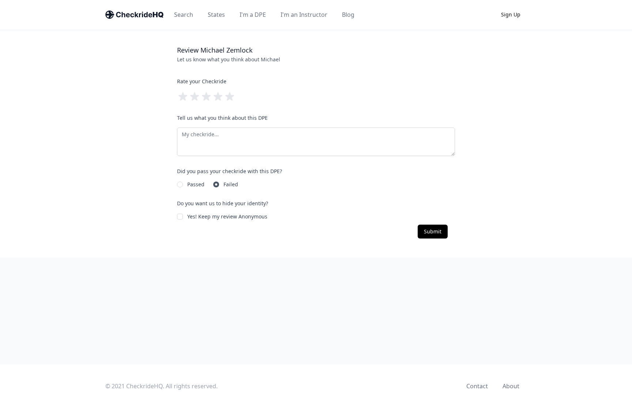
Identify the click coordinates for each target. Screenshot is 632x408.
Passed (195, 184)
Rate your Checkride (201, 81)
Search (183, 15)
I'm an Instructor (304, 15)
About (511, 386)
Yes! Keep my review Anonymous (227, 216)
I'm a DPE (253, 15)
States (216, 15)
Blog (348, 15)
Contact (477, 386)
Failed (230, 184)
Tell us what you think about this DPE (222, 117)
